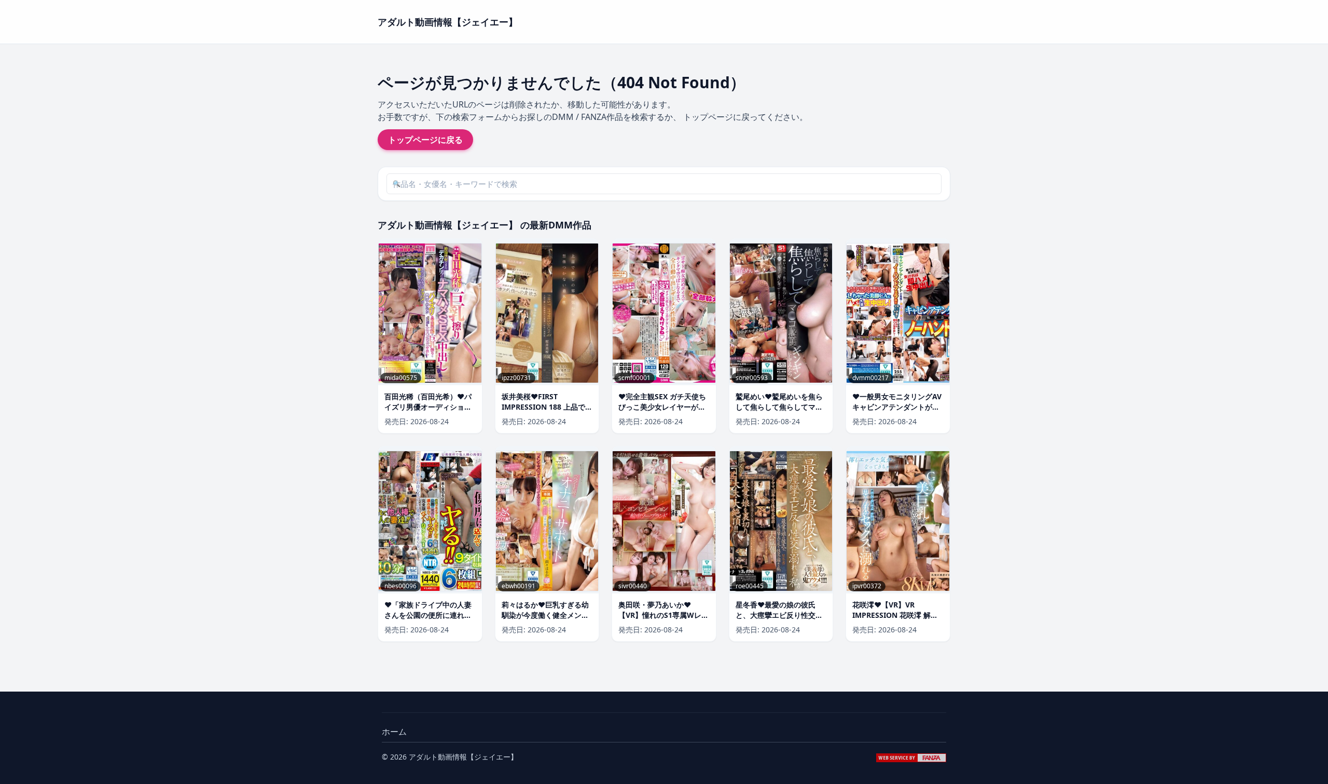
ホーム (394, 731)
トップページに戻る (425, 139)
